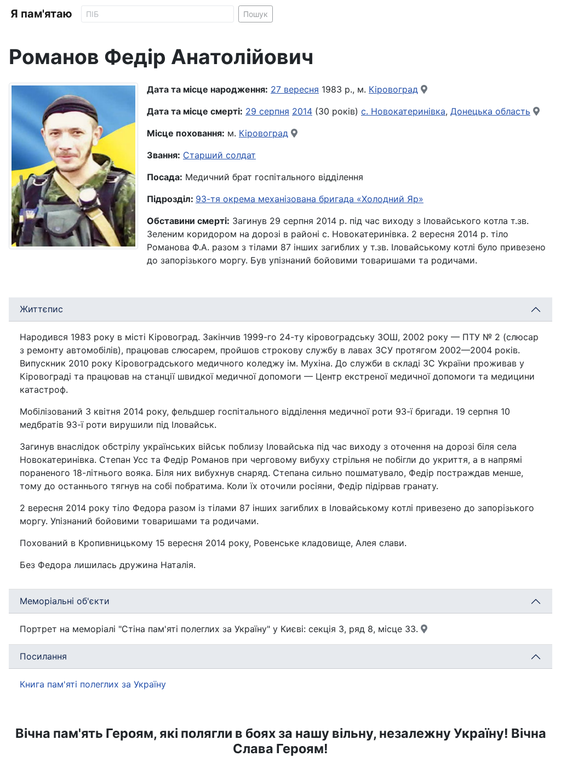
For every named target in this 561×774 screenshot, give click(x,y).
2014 (302, 111)
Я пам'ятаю (41, 13)
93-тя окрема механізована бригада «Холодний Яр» (309, 198)
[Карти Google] (424, 89)
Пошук (255, 14)
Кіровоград (393, 89)
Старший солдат (219, 155)
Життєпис (41, 308)
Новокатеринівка (408, 111)
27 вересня (295, 89)
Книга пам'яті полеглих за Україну (93, 684)
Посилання (43, 656)
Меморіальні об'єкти (65, 600)
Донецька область (490, 111)
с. (366, 111)
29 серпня (267, 111)
